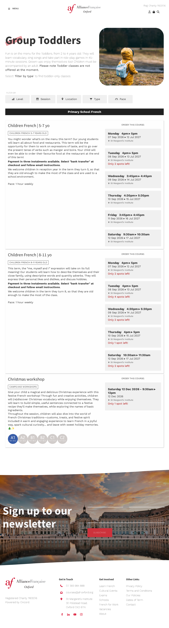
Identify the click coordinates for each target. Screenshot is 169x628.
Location (71, 99)
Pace (122, 99)
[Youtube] (75, 614)
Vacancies (105, 609)
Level (19, 99)
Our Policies (133, 595)
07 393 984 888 (75, 585)
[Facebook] (62, 614)
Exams (103, 595)
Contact (131, 604)
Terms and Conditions (139, 590)
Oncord (24, 602)
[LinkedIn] (68, 614)
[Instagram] (81, 614)
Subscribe (99, 532)
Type (96, 99)
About (102, 613)
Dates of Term (134, 599)
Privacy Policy (134, 586)
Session (45, 99)
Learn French (107, 586)
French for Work (108, 604)
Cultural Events (108, 590)
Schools (104, 599)
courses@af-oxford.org (79, 592)
